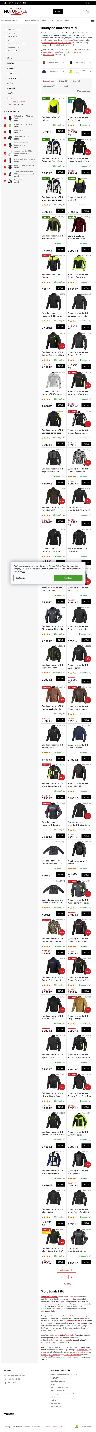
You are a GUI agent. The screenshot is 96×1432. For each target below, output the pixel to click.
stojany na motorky (73, 1352)
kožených (70, 1321)
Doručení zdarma (15, 44)
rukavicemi (75, 1299)
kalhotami (65, 1299)
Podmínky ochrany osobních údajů (62, 1394)
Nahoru (66, 1284)
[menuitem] (10, 20)
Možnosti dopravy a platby (60, 1387)
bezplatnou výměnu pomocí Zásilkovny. (55, 42)
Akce (10, 33)
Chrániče (54, 1309)
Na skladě (12, 30)
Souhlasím (67, 578)
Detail (59, 131)
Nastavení (19, 578)
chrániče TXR (67, 52)
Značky (52, 1400)
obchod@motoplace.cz (15, 1375)
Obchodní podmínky (57, 1390)
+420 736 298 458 (13, 1379)
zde (22, 571)
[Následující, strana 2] (65, 1277)
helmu (55, 1340)
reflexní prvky (53, 1354)
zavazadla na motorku (71, 1354)
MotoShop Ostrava (57, 1381)
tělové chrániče (82, 1350)
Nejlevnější (62, 81)
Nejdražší (75, 81)
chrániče (48, 1340)
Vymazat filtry (18, 102)
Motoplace (11, 1382)
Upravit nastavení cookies (53, 1427)
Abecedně (63, 86)
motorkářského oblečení (64, 1335)
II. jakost (11, 51)
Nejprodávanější (48, 86)
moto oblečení (67, 40)
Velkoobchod (55, 1403)
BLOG (52, 1397)
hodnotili (70, 45)
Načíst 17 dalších (65, 1270)
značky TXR (75, 50)
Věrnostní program (57, 1406)
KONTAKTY (54, 1378)
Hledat (57, 11)
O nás (52, 1384)
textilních (79, 1321)
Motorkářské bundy (48, 1296)
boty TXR (76, 52)
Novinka (11, 37)
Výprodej (12, 47)
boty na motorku (65, 1340)
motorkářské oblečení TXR (52, 52)
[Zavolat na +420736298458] (12, 3)
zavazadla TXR (47, 54)
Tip (9, 40)
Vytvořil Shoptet (85, 1427)
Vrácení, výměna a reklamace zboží (63, 1375)
